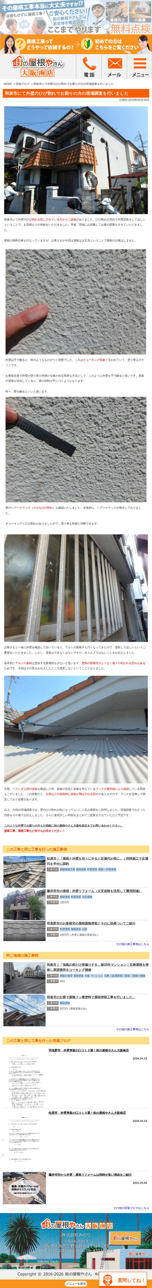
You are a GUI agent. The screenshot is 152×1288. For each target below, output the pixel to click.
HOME (8, 83)
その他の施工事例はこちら (132, 944)
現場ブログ (22, 83)
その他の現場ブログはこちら (131, 1208)
